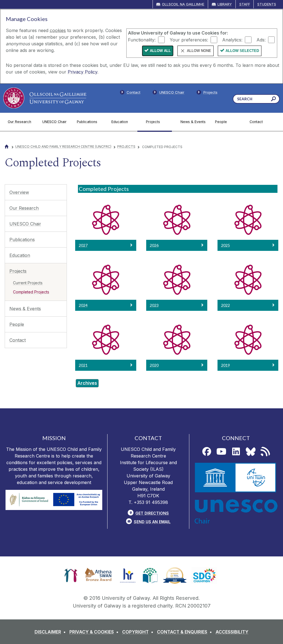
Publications (22, 239)
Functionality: (142, 39)
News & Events (25, 308)
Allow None (199, 51)
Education (19, 255)
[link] (71, 575)
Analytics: (232, 39)
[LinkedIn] (236, 451)
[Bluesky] (250, 451)
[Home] (7, 146)
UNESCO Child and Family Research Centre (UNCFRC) (63, 146)
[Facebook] (206, 451)
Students (266, 4)
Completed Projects (31, 292)
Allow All (160, 51)
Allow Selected (242, 51)
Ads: (261, 39)
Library (225, 4)
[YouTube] (221, 451)
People (16, 324)
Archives (87, 383)
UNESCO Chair (25, 224)
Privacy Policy (82, 72)
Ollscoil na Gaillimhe (183, 4)
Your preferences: (189, 39)
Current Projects (28, 282)
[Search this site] (273, 99)
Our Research (24, 208)
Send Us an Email (152, 521)
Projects (126, 146)
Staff (244, 4)
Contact (17, 340)
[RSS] (265, 451)
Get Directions (152, 513)
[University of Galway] (44, 98)
